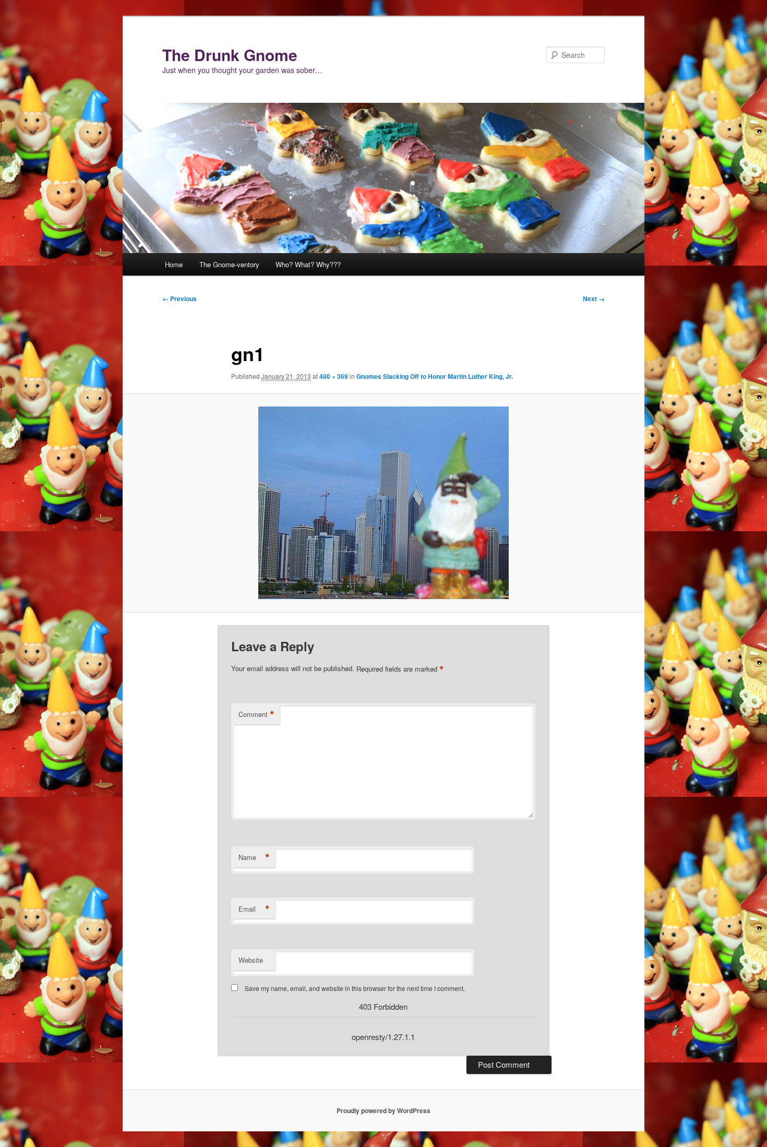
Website (250, 960)
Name (254, 857)
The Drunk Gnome (229, 54)
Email (254, 909)
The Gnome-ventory (229, 264)
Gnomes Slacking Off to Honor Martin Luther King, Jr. (434, 376)
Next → (594, 298)
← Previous (179, 298)
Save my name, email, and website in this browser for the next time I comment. (355, 988)
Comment (256, 714)
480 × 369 (333, 376)
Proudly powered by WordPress (383, 1110)
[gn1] (383, 503)
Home (174, 264)
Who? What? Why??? (308, 264)
